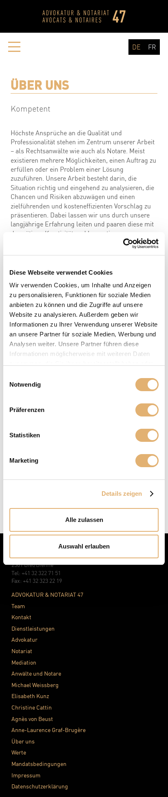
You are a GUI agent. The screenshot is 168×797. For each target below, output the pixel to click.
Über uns (23, 741)
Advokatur (24, 639)
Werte (18, 752)
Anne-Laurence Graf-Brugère (48, 729)
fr (152, 47)
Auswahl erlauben (84, 546)
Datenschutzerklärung (39, 786)
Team (18, 605)
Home (84, 16)
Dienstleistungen (33, 628)
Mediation (23, 662)
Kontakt (21, 616)
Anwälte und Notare (36, 673)
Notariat (21, 650)
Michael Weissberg (35, 684)
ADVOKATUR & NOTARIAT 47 (47, 594)
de (136, 47)
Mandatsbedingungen (38, 763)
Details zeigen (122, 493)
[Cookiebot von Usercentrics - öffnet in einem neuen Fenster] (123, 243)
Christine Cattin (31, 707)
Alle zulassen (84, 519)
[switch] (147, 409)
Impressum (25, 775)
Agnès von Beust (32, 718)
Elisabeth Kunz (30, 695)
